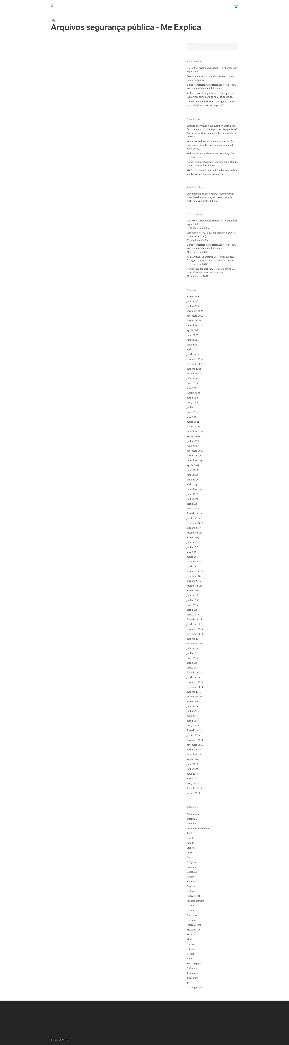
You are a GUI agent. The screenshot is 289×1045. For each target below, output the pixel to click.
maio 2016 (192, 605)
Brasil (92, 123)
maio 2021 (192, 412)
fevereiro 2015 (194, 672)
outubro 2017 (194, 527)
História (191, 920)
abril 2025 (192, 349)
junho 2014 (193, 711)
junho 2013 (193, 768)
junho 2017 (192, 547)
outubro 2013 (194, 749)
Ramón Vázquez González (200, 161)
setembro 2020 (195, 431)
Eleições (191, 876)
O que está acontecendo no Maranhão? (101, 118)
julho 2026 (192, 301)
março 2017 (193, 556)
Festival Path (193, 896)
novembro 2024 (195, 364)
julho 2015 (192, 648)
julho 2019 (192, 470)
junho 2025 (193, 339)
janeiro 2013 (193, 793)
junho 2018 (193, 499)
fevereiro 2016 (194, 619)
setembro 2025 (195, 325)
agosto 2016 (193, 590)
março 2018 (193, 508)
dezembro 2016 (195, 571)
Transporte (192, 977)
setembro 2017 (194, 532)
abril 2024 (192, 388)
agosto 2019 (193, 465)
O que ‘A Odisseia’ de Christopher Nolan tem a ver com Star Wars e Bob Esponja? (211, 86)
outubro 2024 (194, 368)
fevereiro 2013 (194, 788)
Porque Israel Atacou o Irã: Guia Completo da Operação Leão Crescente (212, 133)
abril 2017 (192, 552)
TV (188, 982)
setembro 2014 (194, 696)
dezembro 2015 (195, 629)
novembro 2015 (195, 633)
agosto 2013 (193, 759)
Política (100, 123)
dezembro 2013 (195, 740)
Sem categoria (194, 963)
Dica (189, 857)
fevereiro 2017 (194, 561)
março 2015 (193, 667)
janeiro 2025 (193, 354)
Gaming (191, 910)
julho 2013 (192, 764)
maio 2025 (192, 344)
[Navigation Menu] (236, 6)
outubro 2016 (194, 580)
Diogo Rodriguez (77, 123)
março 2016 (193, 614)
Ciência (190, 847)
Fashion (191, 891)
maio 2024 (192, 383)
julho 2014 (192, 706)
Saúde (190, 958)
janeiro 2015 (193, 677)
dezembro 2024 (195, 359)
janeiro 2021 (193, 426)
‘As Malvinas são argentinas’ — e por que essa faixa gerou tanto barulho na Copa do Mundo (211, 95)
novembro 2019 (195, 450)
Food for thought (195, 900)
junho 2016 (193, 600)
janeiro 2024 (193, 392)
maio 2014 (192, 715)
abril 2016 (192, 609)
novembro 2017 (195, 523)
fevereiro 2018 (194, 513)
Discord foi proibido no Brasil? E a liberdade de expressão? (212, 69)
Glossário (192, 915)
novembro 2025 (195, 315)
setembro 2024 (195, 373)
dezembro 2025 (195, 310)
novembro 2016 (195, 576)
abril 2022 (192, 397)
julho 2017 (192, 542)
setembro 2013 (194, 754)
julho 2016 (192, 595)
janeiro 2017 (193, 566)
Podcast (191, 944)
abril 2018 (192, 503)
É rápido (191, 862)
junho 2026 (193, 306)
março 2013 (193, 783)
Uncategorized (194, 987)
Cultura (191, 852)
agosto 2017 (193, 537)
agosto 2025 (193, 330)
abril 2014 (192, 720)
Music (190, 939)
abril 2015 (192, 662)
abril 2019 (192, 484)
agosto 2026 (193, 296)
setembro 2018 (194, 489)
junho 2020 (193, 441)
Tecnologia (192, 973)
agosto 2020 (193, 436)
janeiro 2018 (193, 518)
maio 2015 (192, 658)
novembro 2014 (195, 687)
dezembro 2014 (195, 682)
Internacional (194, 924)
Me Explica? (193, 929)
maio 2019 (192, 479)
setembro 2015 (194, 643)
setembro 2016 (194, 585)
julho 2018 (192, 494)
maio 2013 (192, 773)
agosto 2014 (193, 701)
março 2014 (193, 725)
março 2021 (193, 421)
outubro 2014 (194, 691)
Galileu (190, 905)
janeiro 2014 (193, 735)
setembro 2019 (194, 460)
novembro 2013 (195, 744)
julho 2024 (192, 378)
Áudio (190, 833)
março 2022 (193, 402)
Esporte (191, 886)
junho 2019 (193, 474)
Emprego (191, 881)
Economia (192, 867)
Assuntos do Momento (198, 828)
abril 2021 (192, 417)
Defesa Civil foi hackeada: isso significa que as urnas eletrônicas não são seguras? (211, 103)
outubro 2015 (194, 638)
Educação (192, 871)
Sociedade (192, 968)
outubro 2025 (194, 320)
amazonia (192, 818)
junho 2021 (193, 407)
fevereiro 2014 (194, 730)
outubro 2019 (194, 455)
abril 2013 (192, 778)
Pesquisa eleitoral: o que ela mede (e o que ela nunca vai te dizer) (211, 78)
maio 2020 (192, 445)
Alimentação (193, 814)
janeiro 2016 (193, 624)
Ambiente (192, 823)
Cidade (190, 842)
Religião (191, 953)
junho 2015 (192, 653)
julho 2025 (192, 335)
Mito (189, 934)
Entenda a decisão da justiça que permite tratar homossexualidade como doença (210, 145)
